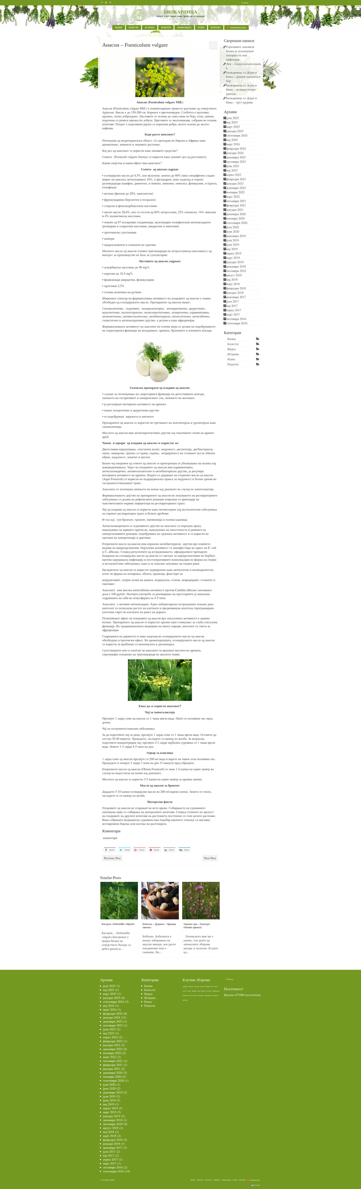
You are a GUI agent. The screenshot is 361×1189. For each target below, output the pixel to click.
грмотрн (201, 995)
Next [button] (217, 921)
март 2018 (233, 284)
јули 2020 (232, 227)
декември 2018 (236, 266)
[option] (119, 921)
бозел (195, 995)
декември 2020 (236, 214)
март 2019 (233, 258)
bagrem (191, 986)
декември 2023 (236, 157)
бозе (191, 995)
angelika (185, 986)
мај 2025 (232, 122)
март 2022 (233, 196)
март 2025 (233, 127)
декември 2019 (236, 236)
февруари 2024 (236, 148)
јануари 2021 (235, 210)
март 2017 (233, 314)
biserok (202, 986)
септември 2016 (236, 323)
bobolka (207, 986)
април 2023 (233, 175)
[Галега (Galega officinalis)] (201, 900)
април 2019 (233, 253)
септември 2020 (236, 223)
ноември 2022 (235, 192)
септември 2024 (236, 135)
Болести (232, 344)
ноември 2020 (235, 218)
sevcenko (208, 991)
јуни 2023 (232, 166)
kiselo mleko (201, 991)
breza (216, 986)
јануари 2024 (235, 153)
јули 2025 (232, 118)
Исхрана (233, 354)
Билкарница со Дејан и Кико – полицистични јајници (241, 89)
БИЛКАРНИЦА (180, 11)
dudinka (194, 991)
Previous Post (112, 858)
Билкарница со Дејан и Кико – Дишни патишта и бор (243, 76)
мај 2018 (232, 279)
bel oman (196, 986)
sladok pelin (215, 991)
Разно (231, 359)
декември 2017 (236, 297)
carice (184, 991)
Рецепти (232, 364)
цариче (215, 995)
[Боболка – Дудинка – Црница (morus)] (119, 900)
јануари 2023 (235, 183)
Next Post (210, 858)
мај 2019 (232, 249)
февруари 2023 (236, 179)
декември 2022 (236, 188)
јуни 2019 (232, 244)
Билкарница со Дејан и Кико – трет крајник (241, 100)
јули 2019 (232, 240)
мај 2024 (232, 140)
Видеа (231, 349)
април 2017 (233, 310)
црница (185, 1000)
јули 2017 (232, 301)
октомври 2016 (236, 319)
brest (212, 986)
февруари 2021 (236, 205)
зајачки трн (209, 995)
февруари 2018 (236, 288)
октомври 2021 (236, 201)
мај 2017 (232, 306)
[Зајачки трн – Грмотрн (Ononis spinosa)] (160, 900)
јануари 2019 (235, 262)
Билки (114, 51)
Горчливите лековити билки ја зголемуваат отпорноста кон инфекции (241, 53)
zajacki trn (186, 995)
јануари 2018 (235, 292)
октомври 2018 (236, 271)
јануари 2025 (235, 131)
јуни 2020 (232, 231)
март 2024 (233, 144)
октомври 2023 (236, 161)
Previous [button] (102, 921)
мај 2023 (232, 170)
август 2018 (234, 275)
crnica (189, 991)
